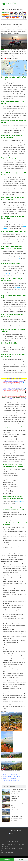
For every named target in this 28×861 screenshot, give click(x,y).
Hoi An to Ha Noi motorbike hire (10, 778)
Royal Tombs (9, 273)
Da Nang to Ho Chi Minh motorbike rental (12, 776)
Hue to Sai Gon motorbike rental (10, 774)
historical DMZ (17, 287)
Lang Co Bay (18, 258)
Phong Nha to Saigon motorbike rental (11, 780)
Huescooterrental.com (20, 501)
